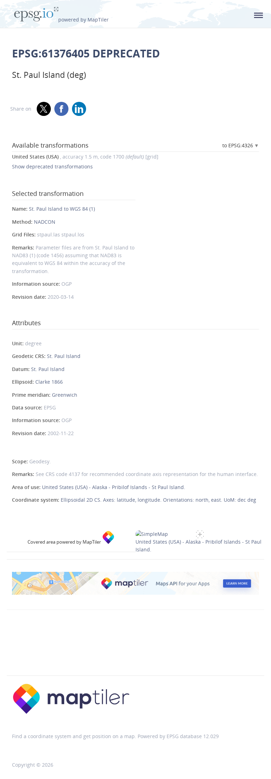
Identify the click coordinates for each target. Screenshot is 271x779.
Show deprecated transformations (52, 166)
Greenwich (64, 394)
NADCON (44, 221)
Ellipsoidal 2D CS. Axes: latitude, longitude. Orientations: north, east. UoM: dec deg (158, 499)
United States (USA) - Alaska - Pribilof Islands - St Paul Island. (113, 487)
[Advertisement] (135, 657)
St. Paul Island (63, 356)
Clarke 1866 (49, 381)
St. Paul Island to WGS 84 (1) (62, 208)
